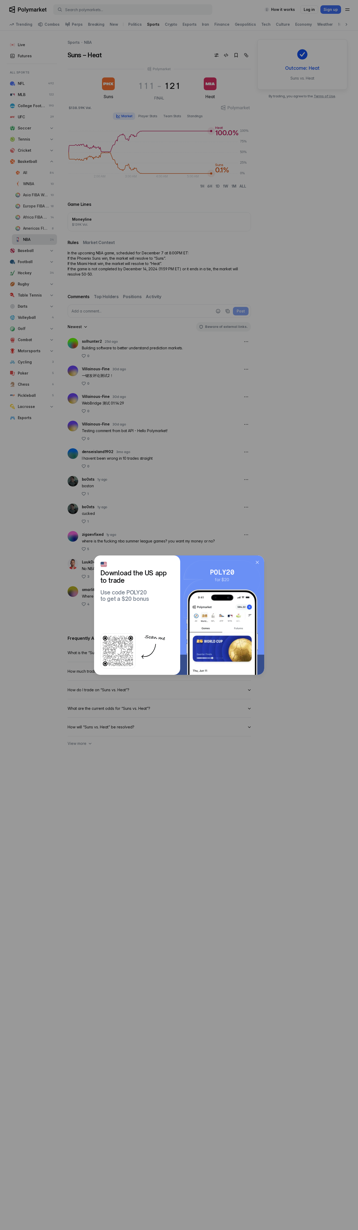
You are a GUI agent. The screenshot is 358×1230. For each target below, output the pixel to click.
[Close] (257, 562)
